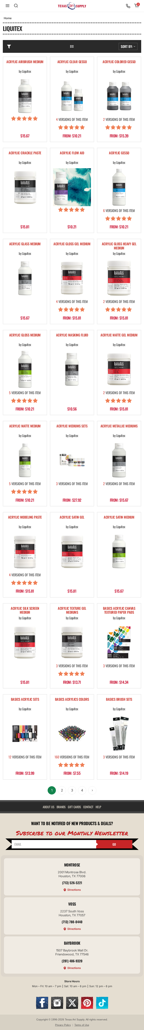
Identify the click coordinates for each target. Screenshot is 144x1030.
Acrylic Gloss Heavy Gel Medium (119, 246)
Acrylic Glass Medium (25, 244)
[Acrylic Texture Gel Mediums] (72, 642)
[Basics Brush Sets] (119, 734)
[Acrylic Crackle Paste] (25, 187)
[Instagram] (57, 1008)
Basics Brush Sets (119, 699)
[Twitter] (72, 1008)
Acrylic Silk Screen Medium (25, 610)
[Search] (16, 6)
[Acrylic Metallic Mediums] (119, 460)
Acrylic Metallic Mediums (119, 426)
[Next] (92, 790)
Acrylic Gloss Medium (25, 335)
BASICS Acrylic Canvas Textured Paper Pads (119, 610)
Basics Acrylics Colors (72, 699)
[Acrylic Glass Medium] (25, 278)
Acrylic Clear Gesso (72, 62)
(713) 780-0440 (72, 921)
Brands (61, 807)
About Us (48, 807)
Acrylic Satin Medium (119, 517)
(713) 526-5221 (72, 882)
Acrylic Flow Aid (72, 153)
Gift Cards (74, 807)
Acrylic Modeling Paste (25, 517)
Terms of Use (81, 1025)
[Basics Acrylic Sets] (25, 734)
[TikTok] (102, 1008)
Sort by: (127, 46)
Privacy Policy (63, 1025)
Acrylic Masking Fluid (72, 335)
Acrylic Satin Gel (72, 517)
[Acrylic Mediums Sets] (72, 460)
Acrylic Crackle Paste (25, 153)
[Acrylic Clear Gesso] (72, 96)
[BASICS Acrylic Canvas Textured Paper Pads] (119, 642)
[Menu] (7, 6)
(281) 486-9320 (72, 960)
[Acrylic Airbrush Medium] (25, 96)
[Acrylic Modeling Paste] (25, 551)
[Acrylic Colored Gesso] (119, 96)
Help (98, 807)
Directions (74, 889)
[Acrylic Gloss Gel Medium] (72, 278)
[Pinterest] (87, 1008)
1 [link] (51, 790)
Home (8, 18)
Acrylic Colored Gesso (119, 62)
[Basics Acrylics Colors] (72, 734)
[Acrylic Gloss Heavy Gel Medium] (119, 278)
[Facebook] (42, 1008)
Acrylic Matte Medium (25, 426)
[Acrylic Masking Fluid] (72, 369)
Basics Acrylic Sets (25, 699)
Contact (88, 807)
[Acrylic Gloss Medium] (25, 369)
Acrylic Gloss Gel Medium (71, 244)
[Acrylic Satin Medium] (119, 551)
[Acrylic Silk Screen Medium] (25, 642)
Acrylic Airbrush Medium (25, 62)
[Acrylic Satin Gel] (72, 551)
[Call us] (128, 6)
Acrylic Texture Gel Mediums (72, 610)
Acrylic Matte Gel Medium (118, 335)
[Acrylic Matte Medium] (25, 460)
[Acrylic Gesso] (119, 187)
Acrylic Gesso (119, 153)
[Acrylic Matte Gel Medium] (119, 369)
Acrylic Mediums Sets (71, 426)
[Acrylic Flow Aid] (72, 187)
